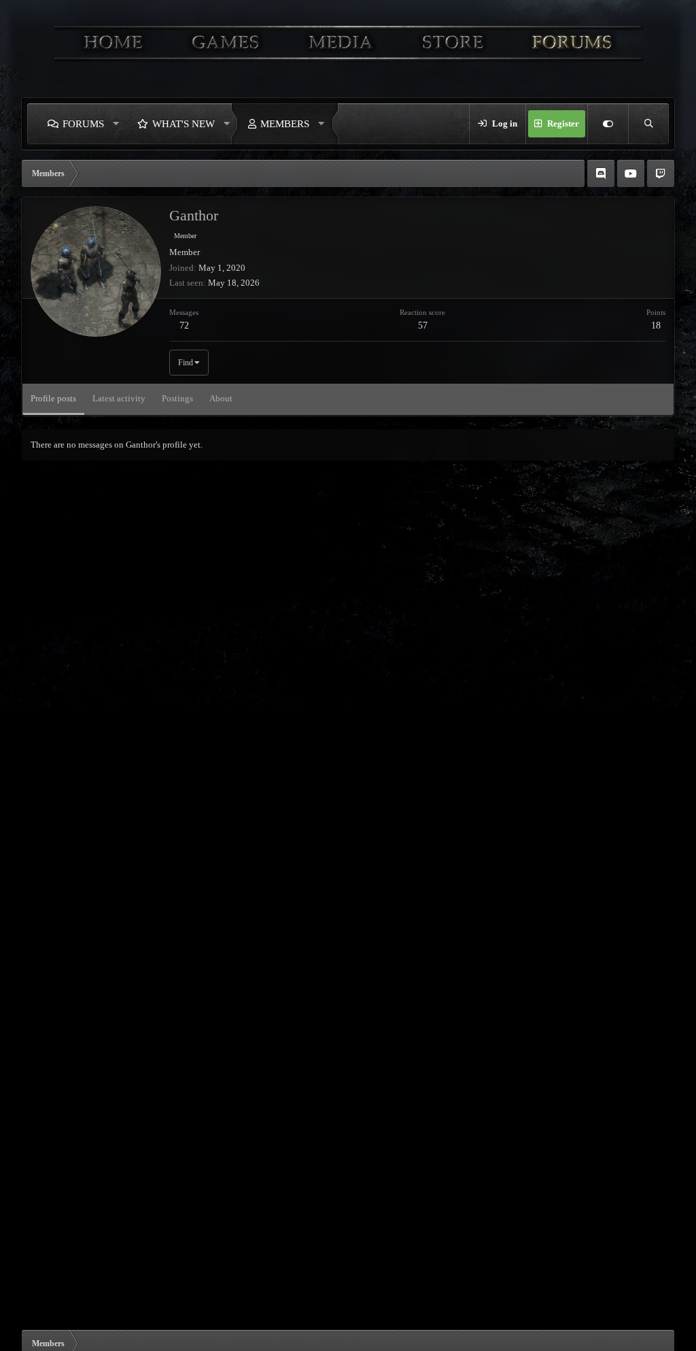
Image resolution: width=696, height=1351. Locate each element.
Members (284, 123)
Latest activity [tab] (118, 398)
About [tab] (220, 398)
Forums (83, 123)
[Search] (648, 123)
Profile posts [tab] (53, 398)
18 (656, 325)
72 (184, 325)
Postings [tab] (177, 398)
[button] (116, 123)
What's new (183, 123)
